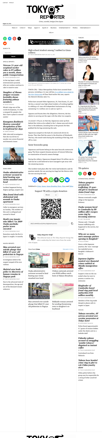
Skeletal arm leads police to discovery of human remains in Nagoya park (13, 273)
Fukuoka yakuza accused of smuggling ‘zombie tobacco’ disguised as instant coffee (88, 343)
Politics (75, 28)
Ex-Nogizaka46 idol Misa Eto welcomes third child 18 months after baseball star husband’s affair (88, 109)
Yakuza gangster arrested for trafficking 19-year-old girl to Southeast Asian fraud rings (88, 187)
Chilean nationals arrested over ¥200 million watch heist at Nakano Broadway (62, 273)
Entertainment (64, 28)
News (14, 28)
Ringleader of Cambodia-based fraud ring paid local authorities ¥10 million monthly (88, 290)
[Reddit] (45, 179)
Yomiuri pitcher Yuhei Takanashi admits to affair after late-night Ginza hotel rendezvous (88, 134)
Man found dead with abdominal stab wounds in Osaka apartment (13, 198)
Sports (44, 28)
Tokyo (30, 28)
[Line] (61, 179)
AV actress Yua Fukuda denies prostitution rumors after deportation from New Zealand (87, 159)
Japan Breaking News (54, 186)
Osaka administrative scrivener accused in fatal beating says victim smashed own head (13, 177)
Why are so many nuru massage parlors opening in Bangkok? (88, 236)
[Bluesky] (67, 179)
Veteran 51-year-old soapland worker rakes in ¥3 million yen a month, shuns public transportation (13, 70)
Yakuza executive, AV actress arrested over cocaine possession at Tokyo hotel (88, 59)
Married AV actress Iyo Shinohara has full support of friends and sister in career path (88, 83)
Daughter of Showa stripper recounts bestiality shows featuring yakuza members (12, 97)
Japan (36, 28)
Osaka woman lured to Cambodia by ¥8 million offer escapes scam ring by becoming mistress (88, 212)
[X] (40, 179)
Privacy (11, 2)
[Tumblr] (56, 179)
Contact (5, 2)
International (84, 28)
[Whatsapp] (51, 179)
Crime (22, 28)
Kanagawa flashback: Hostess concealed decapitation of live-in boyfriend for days (13, 125)
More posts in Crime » (68, 249)
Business (54, 28)
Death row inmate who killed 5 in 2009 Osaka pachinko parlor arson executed (12, 224)
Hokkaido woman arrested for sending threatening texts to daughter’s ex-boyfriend (62, 305)
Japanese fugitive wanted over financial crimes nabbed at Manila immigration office (88, 263)
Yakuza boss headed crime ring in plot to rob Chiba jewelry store (87, 364)
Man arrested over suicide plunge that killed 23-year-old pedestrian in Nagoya (13, 250)
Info (50, 32)
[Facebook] (34, 179)
